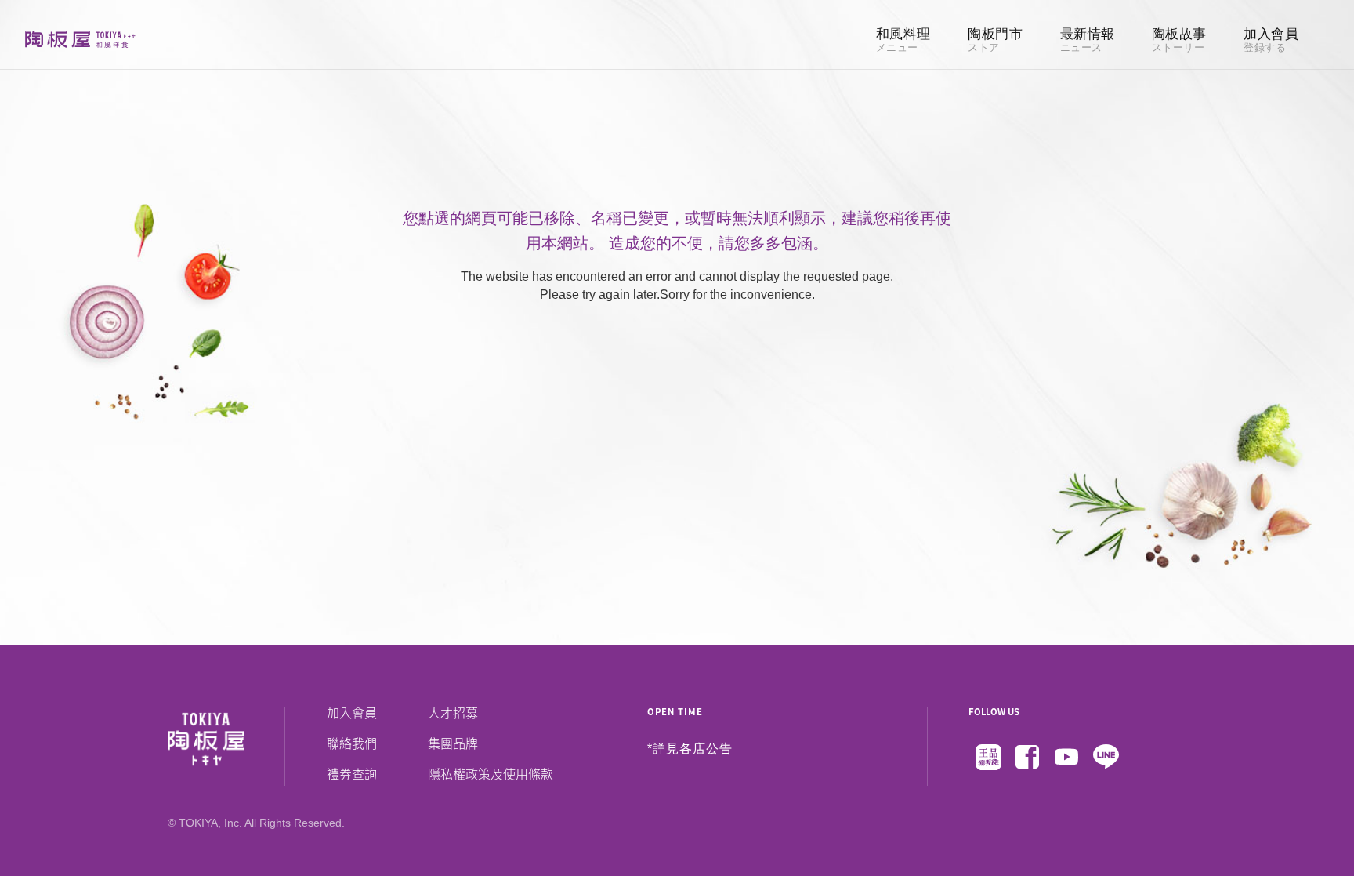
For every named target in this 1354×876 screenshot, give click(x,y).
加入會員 (1271, 40)
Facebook (1027, 756)
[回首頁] (226, 740)
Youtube (1066, 756)
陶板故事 (1179, 40)
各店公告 (706, 749)
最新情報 (1087, 40)
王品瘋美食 (988, 756)
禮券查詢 (352, 773)
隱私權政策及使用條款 (490, 773)
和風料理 (903, 40)
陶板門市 (995, 40)
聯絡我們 (352, 742)
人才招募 (453, 712)
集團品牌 (453, 742)
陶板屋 (80, 39)
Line (1105, 756)
